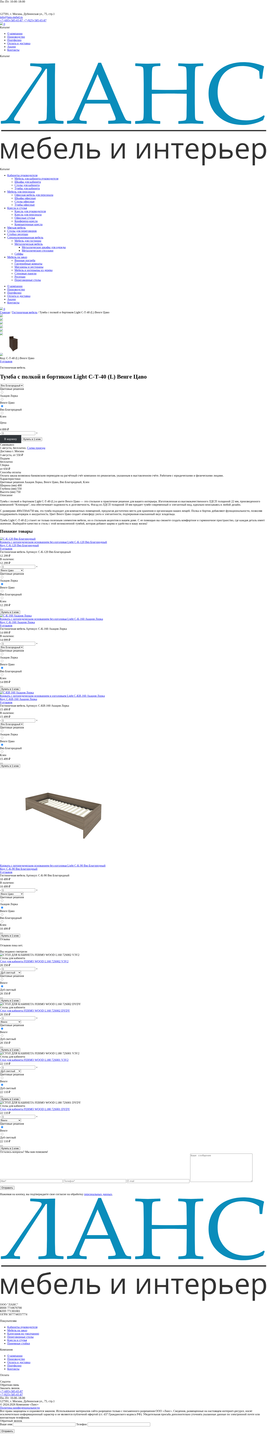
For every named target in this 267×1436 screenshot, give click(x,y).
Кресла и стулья (17, 208)
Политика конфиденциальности (20, 1407)
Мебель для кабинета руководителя (36, 178)
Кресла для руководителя (30, 211)
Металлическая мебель (29, 244)
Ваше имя (6, 1424)
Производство (16, 36)
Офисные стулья (25, 217)
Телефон (82, 1424)
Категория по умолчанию (23, 1333)
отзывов (6, 361)
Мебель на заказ (17, 257)
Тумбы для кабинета (27, 188)
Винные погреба (25, 260)
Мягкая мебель (16, 227)
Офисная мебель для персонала (34, 194)
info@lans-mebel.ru (11, 17)
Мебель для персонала (21, 191)
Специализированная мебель (25, 237)
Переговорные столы (28, 280)
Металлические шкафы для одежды (44, 247)
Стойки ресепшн (17, 234)
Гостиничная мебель (24, 312)
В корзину (10, 439)
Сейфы (19, 253)
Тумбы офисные (25, 204)
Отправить (7, 1187)
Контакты (13, 49)
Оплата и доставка (18, 43)
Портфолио (14, 40)
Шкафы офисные (25, 198)
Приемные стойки (18, 1343)
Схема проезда (36, 447)
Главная (5, 312)
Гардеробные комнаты (28, 263)
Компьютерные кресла (29, 224)
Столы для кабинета (27, 185)
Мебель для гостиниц (28, 240)
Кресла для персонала (28, 214)
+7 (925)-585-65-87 (35, 20)
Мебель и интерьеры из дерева (33, 270)
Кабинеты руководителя (22, 175)
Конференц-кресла (26, 221)
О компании (15, 33)
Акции (11, 46)
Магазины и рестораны (29, 266)
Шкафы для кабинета (28, 181)
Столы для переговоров (22, 230)
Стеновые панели (26, 273)
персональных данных (98, 1194)
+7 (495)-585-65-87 (12, 20)
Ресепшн (20, 276)
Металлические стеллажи (37, 250)
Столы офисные (25, 201)
